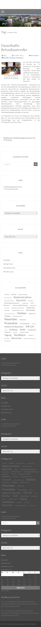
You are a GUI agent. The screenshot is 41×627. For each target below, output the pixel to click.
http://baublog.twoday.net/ (10, 615)
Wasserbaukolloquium (30, 338)
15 (24, 580)
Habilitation (32, 313)
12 (7, 580)
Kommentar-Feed (9, 268)
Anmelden (6, 260)
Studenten (34, 496)
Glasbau (30, 479)
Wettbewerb (7, 341)
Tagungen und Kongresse (16, 58)
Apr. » (8, 591)
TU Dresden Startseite (10, 189)
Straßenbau (32, 330)
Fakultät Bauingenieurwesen (12, 187)
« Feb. (3, 591)
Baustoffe (6, 58)
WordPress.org (8, 272)
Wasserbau (16, 338)
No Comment (34, 55)
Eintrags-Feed (8, 264)
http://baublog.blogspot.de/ (10, 606)
